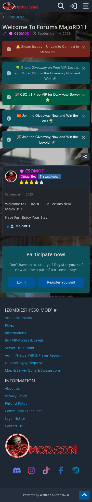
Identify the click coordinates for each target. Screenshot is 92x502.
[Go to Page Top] (84, 495)
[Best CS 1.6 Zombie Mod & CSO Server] (21, 6)
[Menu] (86, 6)
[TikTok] (46, 470)
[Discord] (17, 470)
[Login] (73, 6)
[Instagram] (31, 470)
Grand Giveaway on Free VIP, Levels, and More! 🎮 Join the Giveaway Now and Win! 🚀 (47, 73)
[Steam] (75, 470)
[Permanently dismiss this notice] (84, 47)
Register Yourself (61, 282)
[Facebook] (61, 470)
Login (21, 282)
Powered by (46, 495)
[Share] (85, 156)
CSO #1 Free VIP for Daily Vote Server (50, 94)
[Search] (61, 6)
